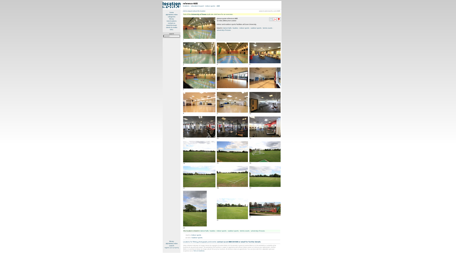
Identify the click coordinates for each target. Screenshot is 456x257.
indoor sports (210, 6)
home (172, 12)
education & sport (197, 6)
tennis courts (267, 28)
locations (186, 6)
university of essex (224, 30)
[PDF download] (275, 20)
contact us (171, 23)
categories (171, 17)
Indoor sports (196, 235)
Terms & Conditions (198, 251)
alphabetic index (172, 14)
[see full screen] (271, 19)
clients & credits (171, 27)
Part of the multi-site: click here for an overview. (208, 14)
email (243, 242)
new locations (172, 21)
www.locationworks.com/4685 (269, 11)
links (171, 29)
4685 (218, 6)
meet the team (171, 25)
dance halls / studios (230, 28)
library (171, 19)
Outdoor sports (196, 238)
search (171, 246)
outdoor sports (256, 28)
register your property (171, 247)
